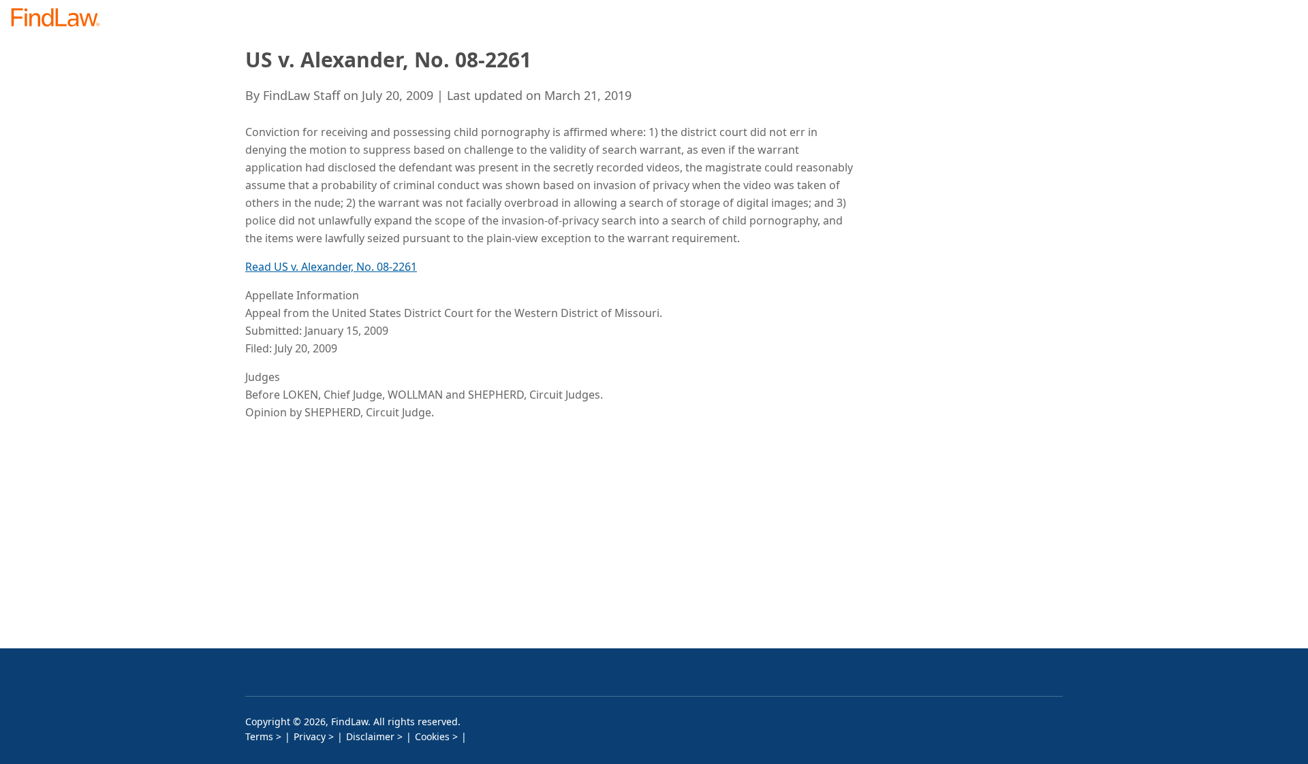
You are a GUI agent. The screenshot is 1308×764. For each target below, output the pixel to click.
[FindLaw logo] (61, 19)
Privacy (310, 736)
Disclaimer (370, 736)
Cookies (432, 736)
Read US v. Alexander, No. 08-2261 (331, 266)
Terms (259, 736)
